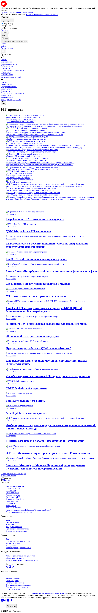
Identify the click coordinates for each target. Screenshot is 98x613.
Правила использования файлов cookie (42, 15)
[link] (5, 38)
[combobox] (11, 606)
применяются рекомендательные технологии (48, 593)
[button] (3, 44)
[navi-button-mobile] (3, 51)
